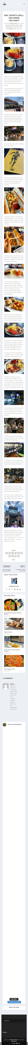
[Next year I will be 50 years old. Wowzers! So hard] (14, 748)
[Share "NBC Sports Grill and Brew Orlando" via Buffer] (9, 556)
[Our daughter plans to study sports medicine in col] (14, 788)
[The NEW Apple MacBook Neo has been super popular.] (14, 963)
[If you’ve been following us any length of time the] (14, 896)
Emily (12, 684)
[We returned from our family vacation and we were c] (14, 936)
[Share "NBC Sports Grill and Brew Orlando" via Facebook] (6, 553)
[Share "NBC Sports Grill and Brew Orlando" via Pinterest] (18, 553)
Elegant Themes (14, 1039)
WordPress (14, 1041)
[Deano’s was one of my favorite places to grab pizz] (14, 734)
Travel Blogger (9, 28)
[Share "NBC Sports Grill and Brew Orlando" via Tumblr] (15, 553)
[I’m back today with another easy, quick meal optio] (14, 869)
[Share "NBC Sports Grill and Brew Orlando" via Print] (18, 556)
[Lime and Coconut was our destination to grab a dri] (14, 977)
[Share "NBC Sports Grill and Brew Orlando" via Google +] (12, 553)
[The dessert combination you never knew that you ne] (14, 950)
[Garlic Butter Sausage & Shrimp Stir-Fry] (14, 605)
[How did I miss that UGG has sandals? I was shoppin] (14, 842)
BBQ (14, 25)
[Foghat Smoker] (14, 624)
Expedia (5, 1032)
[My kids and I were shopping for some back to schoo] (14, 909)
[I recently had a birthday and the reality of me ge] (14, 923)
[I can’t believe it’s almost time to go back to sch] (14, 882)
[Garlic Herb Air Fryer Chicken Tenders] (14, 642)
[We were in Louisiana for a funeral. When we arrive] (14, 815)
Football (7, 27)
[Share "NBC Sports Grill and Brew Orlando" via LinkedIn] (21, 553)
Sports (11, 27)
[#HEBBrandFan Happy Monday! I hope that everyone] (14, 761)
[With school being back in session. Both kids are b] (14, 828)
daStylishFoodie (13, 23)
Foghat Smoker (8, 632)
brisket (16, 25)
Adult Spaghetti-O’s (9, 669)
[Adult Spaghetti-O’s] (14, 661)
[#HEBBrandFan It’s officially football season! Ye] (14, 802)
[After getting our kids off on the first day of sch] (14, 775)
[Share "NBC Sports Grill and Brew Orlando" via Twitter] (9, 553)
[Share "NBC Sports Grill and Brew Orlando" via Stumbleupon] (12, 556)
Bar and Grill (9, 25)
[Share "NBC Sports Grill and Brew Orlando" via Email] (15, 556)
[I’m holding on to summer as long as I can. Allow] (14, 855)
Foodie (20, 25)
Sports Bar (16, 27)
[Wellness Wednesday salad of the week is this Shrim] (14, 990)
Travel (20, 27)
